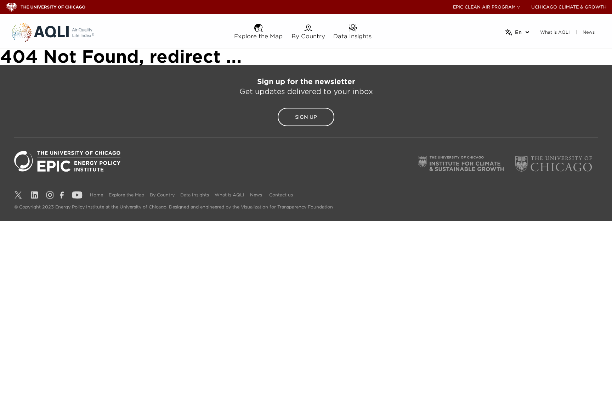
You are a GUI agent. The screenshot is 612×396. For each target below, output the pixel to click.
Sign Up (306, 117)
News (256, 194)
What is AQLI (229, 194)
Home (96, 194)
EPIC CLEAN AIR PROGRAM (484, 7)
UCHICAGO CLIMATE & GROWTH (569, 7)
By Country (162, 194)
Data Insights (194, 194)
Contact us (281, 194)
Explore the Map (126, 194)
